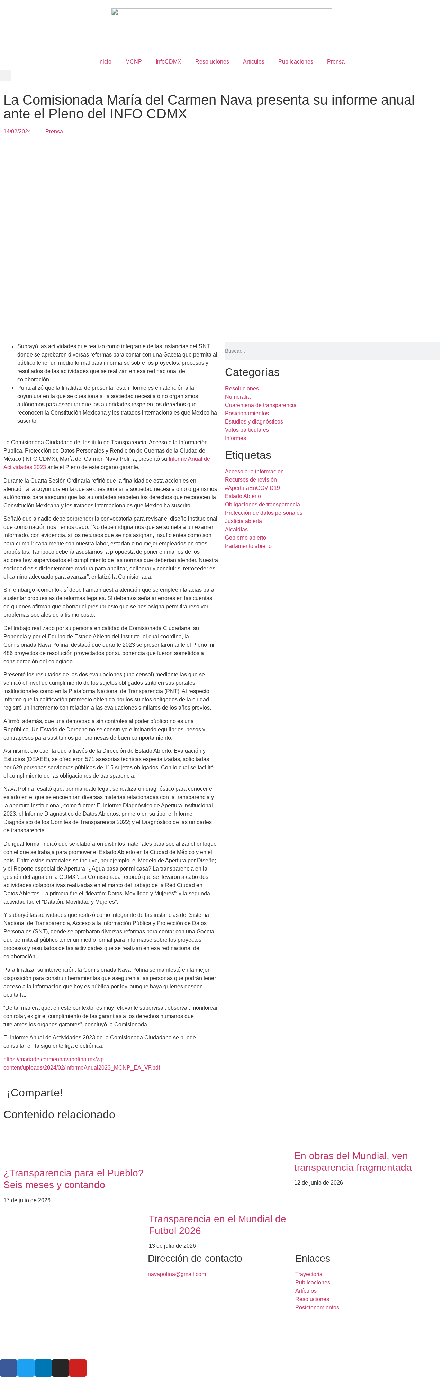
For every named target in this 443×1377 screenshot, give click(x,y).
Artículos (253, 62)
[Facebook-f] (8, 1368)
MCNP (133, 62)
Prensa (336, 62)
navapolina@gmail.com (177, 1274)
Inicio (104, 62)
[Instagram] (60, 1368)
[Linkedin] (43, 1368)
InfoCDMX (168, 62)
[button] (5, 75)
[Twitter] (26, 1368)
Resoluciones (212, 62)
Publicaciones (295, 62)
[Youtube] (78, 1368)
